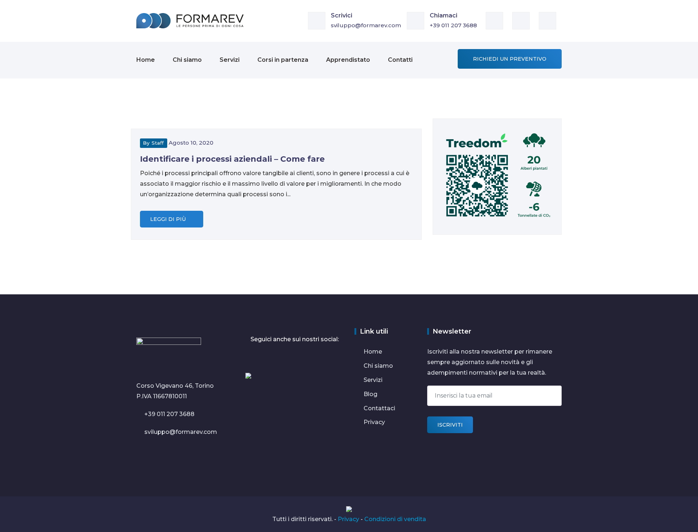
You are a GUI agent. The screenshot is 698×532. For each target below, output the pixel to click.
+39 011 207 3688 (453, 25)
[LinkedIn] (497, 20)
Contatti (400, 59)
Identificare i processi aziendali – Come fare (232, 159)
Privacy (374, 422)
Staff (158, 143)
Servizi (230, 59)
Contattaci (379, 408)
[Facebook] (523, 20)
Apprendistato (348, 59)
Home (145, 59)
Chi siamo (187, 59)
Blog (370, 394)
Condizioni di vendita (395, 519)
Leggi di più (168, 219)
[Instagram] (550, 20)
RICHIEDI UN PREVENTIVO (509, 59)
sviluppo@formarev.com (366, 25)
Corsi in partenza (282, 59)
